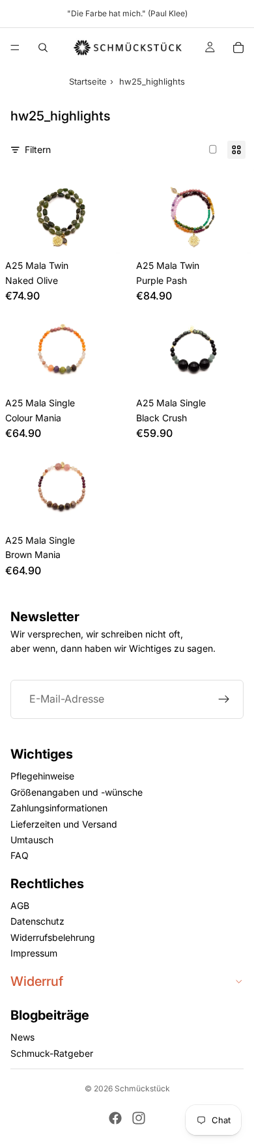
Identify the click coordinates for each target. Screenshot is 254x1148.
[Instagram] (139, 1118)
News (22, 1037)
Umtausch (31, 839)
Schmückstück (142, 1088)
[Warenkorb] (238, 47)
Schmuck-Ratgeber (51, 1053)
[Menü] (15, 48)
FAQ (19, 855)
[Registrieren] (224, 699)
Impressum (33, 953)
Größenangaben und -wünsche (76, 792)
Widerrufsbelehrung (52, 937)
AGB (19, 905)
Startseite (88, 81)
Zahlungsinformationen (58, 807)
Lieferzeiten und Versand (63, 824)
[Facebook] (115, 1118)
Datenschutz (37, 921)
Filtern (38, 149)
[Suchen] (43, 47)
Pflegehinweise (42, 775)
